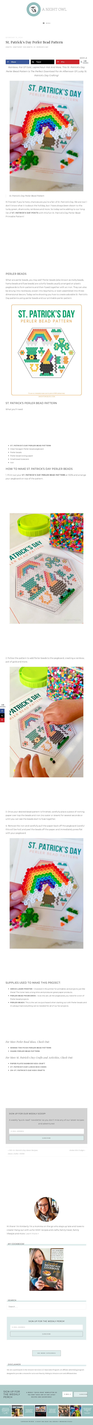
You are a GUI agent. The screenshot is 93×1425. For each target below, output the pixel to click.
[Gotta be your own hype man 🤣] (29, 1410)
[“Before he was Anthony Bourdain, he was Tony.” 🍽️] (40, 1410)
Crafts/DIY (17, 47)
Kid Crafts (28, 47)
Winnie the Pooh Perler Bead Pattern (30, 1048)
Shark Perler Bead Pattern (25, 1051)
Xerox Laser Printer (21, 989)
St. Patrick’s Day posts (25, 213)
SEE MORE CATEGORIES (46, 1353)
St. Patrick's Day (41, 47)
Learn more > (32, 1234)
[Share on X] (2, 715)
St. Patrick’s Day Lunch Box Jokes (28, 1067)
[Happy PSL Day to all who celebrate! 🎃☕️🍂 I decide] (17, 1410)
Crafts (9, 47)
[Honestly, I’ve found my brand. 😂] (52, 1410)
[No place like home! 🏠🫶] (87, 1410)
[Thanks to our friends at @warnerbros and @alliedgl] (75, 1410)
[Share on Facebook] (2, 711)
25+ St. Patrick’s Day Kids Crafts (27, 1070)
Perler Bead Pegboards (23, 996)
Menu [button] (48, 23)
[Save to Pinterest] (2, 720)
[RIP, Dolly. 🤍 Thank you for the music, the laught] (5, 1410)
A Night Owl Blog (46, 9)
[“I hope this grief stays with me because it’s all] (64, 1410)
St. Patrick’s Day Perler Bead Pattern (30, 445)
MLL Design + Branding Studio (61, 1421)
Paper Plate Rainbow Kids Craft (27, 1063)
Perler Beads (17, 1002)
